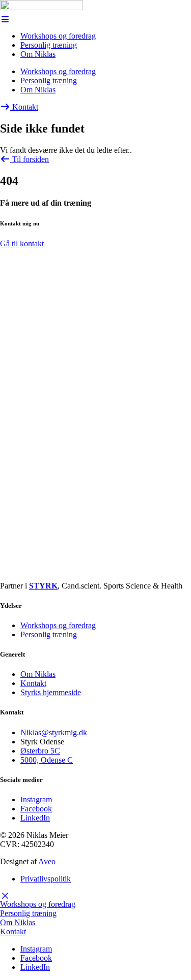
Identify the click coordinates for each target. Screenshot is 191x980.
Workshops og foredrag (58, 35)
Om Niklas (38, 54)
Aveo (47, 861)
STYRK (43, 585)
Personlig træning (48, 45)
